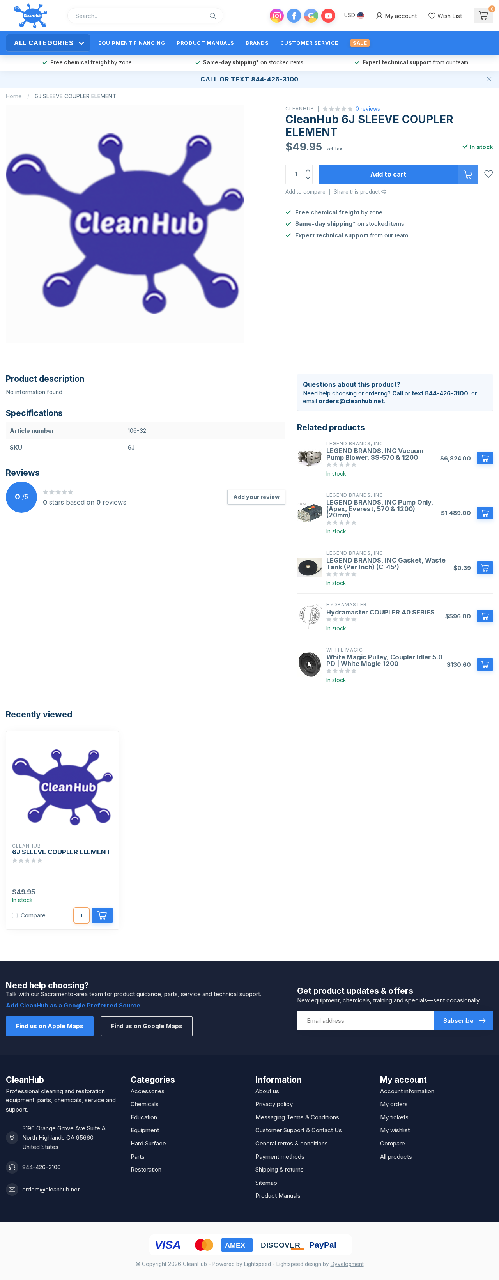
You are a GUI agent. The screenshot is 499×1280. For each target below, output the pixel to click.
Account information (407, 1091)
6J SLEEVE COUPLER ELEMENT (75, 96)
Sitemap (266, 1182)
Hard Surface (148, 1143)
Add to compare (305, 192)
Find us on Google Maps (146, 1026)
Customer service (309, 43)
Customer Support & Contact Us (298, 1130)
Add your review (256, 497)
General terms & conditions (291, 1143)
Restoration (146, 1169)
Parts (138, 1156)
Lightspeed (257, 1264)
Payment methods (279, 1156)
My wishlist (395, 1130)
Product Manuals (205, 43)
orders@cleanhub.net (351, 401)
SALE (360, 43)
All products (396, 1156)
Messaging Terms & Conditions (297, 1117)
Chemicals (145, 1104)
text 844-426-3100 (440, 393)
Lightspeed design (298, 1264)
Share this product (357, 192)
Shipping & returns (279, 1169)
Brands (257, 43)
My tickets (394, 1117)
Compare (33, 915)
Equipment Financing (131, 43)
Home (14, 96)
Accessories (148, 1091)
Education (144, 1117)
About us (267, 1091)
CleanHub (299, 108)
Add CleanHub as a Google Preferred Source (73, 1005)
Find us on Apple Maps (49, 1026)
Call (209, 79)
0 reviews (368, 109)
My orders (394, 1104)
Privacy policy (274, 1104)
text (240, 79)
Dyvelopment (347, 1264)
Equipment (145, 1130)
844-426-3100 (41, 1167)
